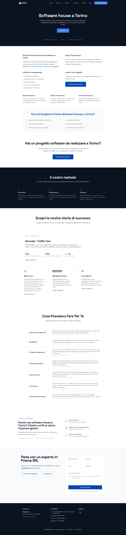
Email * (70, 466)
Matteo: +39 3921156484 (58, 520)
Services (58, 3)
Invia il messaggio (85, 487)
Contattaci (62, 30)
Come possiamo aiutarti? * (74, 473)
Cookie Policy (78, 529)
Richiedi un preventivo (63, 157)
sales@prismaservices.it (29, 468)
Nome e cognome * (73, 459)
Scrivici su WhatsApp (31, 473)
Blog (90, 3)
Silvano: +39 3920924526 (58, 518)
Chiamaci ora (48, 473)
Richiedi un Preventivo (76, 84)
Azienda (88, 459)
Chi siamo (75, 3)
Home (51, 3)
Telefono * (88, 466)
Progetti (84, 3)
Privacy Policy (69, 529)
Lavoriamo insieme (101, 3)
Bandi (66, 3)
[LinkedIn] (80, 512)
